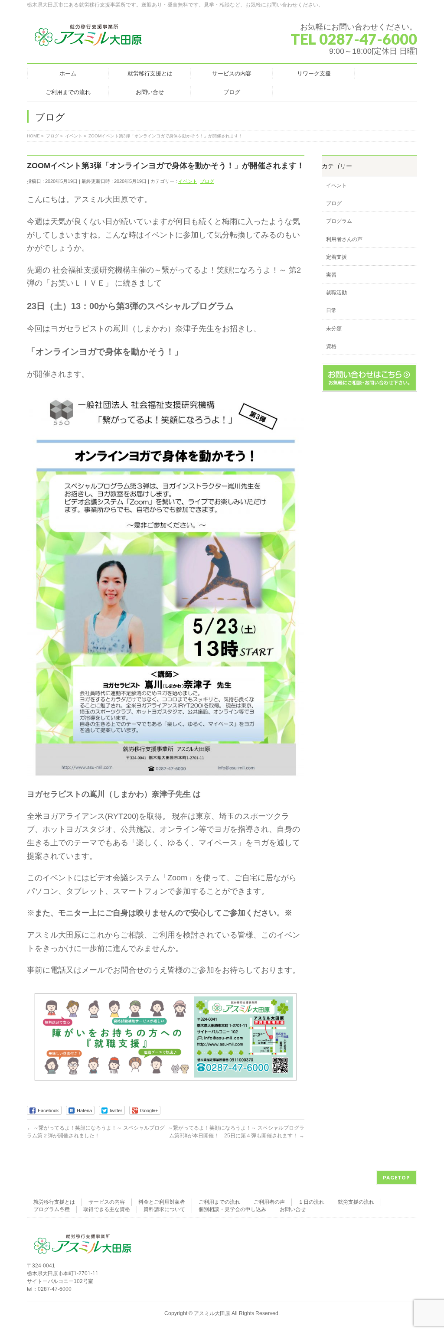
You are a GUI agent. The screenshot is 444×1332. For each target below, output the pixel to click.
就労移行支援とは (54, 1202)
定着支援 (336, 257)
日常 (331, 310)
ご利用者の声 (269, 1202)
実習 (331, 275)
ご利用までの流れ (219, 1202)
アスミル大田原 (212, 1313)
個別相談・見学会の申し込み (232, 1209)
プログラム (339, 221)
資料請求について (164, 1209)
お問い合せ (293, 1209)
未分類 (334, 329)
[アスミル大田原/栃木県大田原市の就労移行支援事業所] (89, 39)
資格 (331, 346)
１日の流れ (311, 1202)
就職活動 (336, 293)
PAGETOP (396, 1177)
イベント (187, 181)
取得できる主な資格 (106, 1209)
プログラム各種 (51, 1209)
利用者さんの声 (344, 239)
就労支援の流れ (356, 1202)
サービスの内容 (106, 1202)
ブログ (207, 181)
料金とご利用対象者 (161, 1202)
